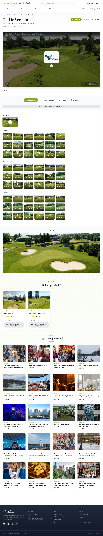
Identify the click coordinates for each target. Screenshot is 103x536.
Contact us (58, 522)
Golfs (10, 15)
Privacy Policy (82, 517)
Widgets (63, 100)
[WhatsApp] (12, 523)
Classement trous (40, 9)
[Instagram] (8, 523)
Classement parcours (26, 9)
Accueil (6, 9)
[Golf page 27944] (39, 300)
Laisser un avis (31, 100)
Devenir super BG (59, 516)
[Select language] (97, 3)
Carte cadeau (58, 514)
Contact (90, 3)
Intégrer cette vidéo (48, 100)
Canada (16, 15)
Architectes (50, 9)
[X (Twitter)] (16, 523)
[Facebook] (4, 523)
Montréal (23, 15)
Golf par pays (14, 9)
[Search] (41, 3)
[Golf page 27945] (14, 300)
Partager (75, 100)
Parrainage (58, 519)
